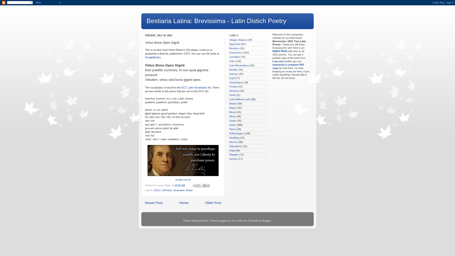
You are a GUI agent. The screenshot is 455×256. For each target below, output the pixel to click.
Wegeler (234, 154)
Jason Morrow (239, 220)
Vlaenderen (235, 146)
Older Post (213, 203)
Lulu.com (278, 61)
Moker (189, 190)
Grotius (233, 86)
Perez (232, 129)
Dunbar (233, 69)
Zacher (233, 159)
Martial (233, 103)
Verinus (233, 142)
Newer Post (154, 203)
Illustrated (178, 190)
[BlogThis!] (198, 185)
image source (183, 180)
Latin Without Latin (239, 99)
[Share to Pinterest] (208, 185)
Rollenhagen (236, 133)
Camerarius (235, 52)
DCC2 (157, 190)
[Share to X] (201, 185)
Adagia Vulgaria (238, 40)
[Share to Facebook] (205, 185)
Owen (232, 125)
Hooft (232, 95)
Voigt (232, 150)
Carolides (234, 57)
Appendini (234, 44)
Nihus (232, 116)
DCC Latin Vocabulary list (196, 87)
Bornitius (234, 48)
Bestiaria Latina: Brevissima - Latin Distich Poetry (216, 21)
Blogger (266, 220)
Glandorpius (236, 82)
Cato (232, 61)
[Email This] (194, 185)
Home (184, 203)
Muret (232, 112)
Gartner (233, 74)
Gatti (232, 78)
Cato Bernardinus (239, 65)
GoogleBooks (153, 57)
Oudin (232, 120)
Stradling (234, 137)
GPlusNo (167, 190)
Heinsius (234, 91)
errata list (291, 71)
